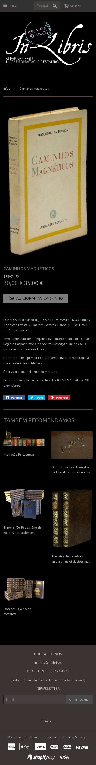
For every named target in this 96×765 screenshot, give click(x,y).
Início (6, 89)
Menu (12, 5)
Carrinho (75, 5)
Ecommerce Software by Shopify (64, 737)
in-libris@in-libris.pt (48, 663)
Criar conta (79, 699)
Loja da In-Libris (28, 737)
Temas (46, 721)
